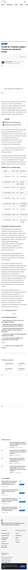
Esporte (11, 455)
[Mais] (5, 58)
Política (22, 510)
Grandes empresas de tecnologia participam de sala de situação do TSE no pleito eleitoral (9, 509)
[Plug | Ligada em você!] (5, 1)
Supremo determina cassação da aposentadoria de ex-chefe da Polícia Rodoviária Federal (9, 483)
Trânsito (4, 43)
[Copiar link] (14, 56)
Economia (11, 472)
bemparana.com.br (11, 310)
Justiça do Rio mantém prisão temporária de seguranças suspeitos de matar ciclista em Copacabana (12, 330)
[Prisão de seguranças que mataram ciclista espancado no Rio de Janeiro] (23, 491)
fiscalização (17, 345)
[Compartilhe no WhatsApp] (9, 56)
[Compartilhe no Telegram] (11, 56)
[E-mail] (18, 353)
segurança (3, 347)
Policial (22, 493)
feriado (12, 345)
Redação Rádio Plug (8, 61)
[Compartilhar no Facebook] (5, 56)
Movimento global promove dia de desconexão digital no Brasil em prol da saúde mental (18, 444)
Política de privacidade (7, 566)
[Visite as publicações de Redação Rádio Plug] (2, 62)
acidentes (8, 345)
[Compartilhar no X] (7, 56)
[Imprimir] (16, 56)
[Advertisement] (14, 25)
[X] (21, 364)
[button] (22, 566)
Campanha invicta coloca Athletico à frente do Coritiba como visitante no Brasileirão (18, 452)
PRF (22, 345)
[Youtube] (21, 369)
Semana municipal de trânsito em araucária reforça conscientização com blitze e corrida (9, 500)
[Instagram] (7, 369)
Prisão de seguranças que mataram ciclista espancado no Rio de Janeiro (9, 491)
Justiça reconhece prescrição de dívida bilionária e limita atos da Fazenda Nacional (17, 460)
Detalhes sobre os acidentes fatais (12, 122)
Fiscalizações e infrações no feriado (12, 124)
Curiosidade (12, 447)
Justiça (11, 463)
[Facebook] (7, 364)
